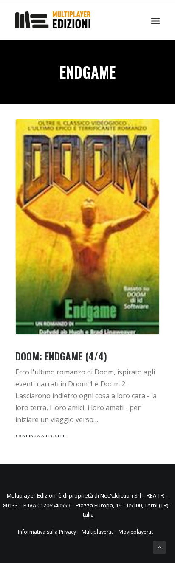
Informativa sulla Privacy (47, 531)
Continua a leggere (40, 436)
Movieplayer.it (136, 531)
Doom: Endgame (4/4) (61, 355)
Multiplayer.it (97, 531)
